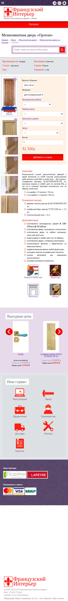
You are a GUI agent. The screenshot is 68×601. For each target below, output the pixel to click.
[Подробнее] (20, 337)
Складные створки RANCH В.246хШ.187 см (51, 355)
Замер (48, 399)
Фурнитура (55, 277)
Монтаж (55, 297)
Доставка (20, 433)
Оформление (20, 416)
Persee (20, 354)
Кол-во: (25, 138)
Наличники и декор (30, 118)
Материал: (26, 90)
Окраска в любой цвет (33, 277)
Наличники (33, 297)
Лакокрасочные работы (31, 99)
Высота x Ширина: (29, 81)
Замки (24, 128)
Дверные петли (28, 109)
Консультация (20, 399)
